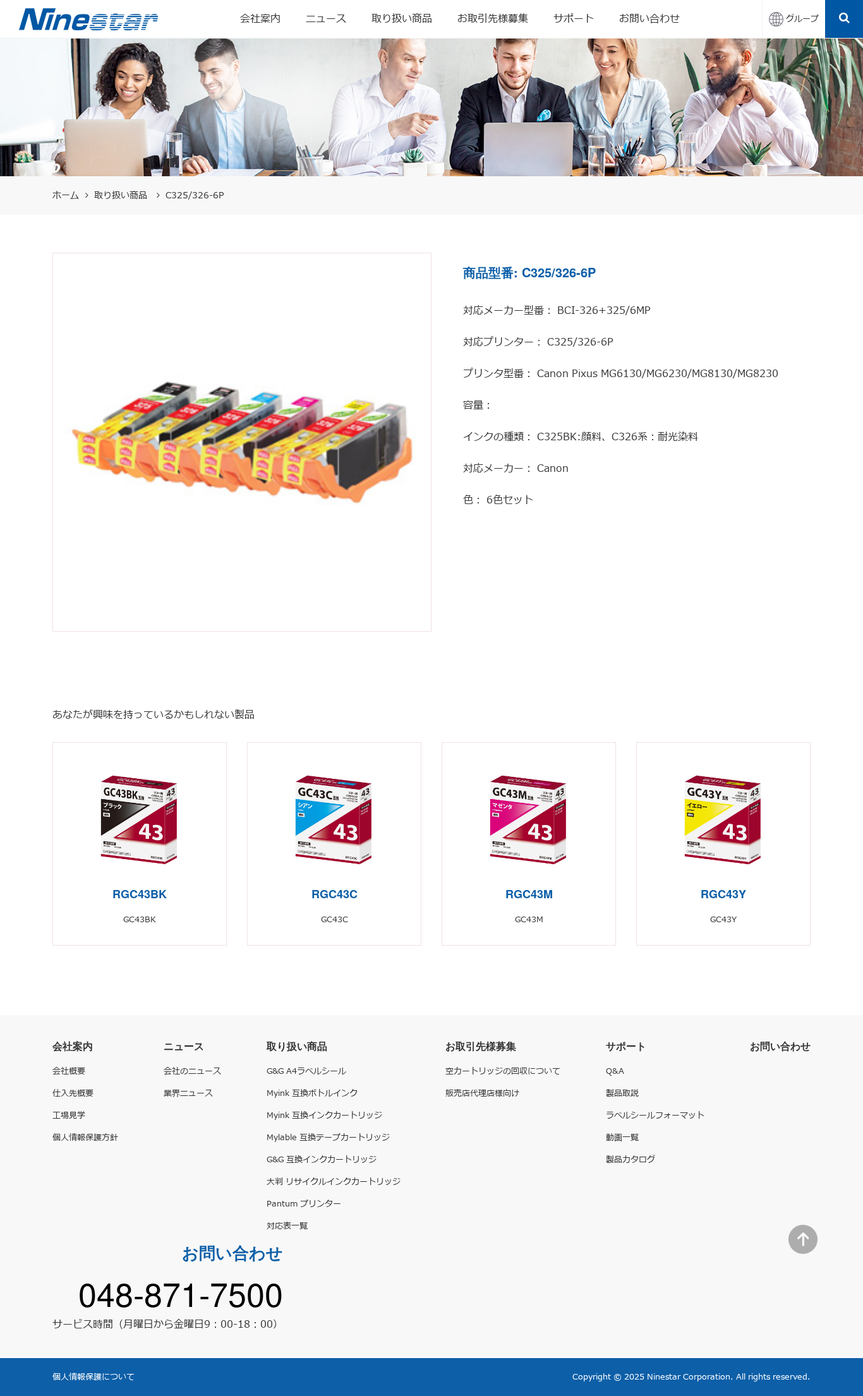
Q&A (615, 1071)
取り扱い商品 (401, 19)
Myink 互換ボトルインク (312, 1093)
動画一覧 (622, 1137)
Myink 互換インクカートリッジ (324, 1115)
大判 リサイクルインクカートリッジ (334, 1182)
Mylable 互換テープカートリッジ (328, 1137)
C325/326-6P (195, 195)
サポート (573, 19)
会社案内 (260, 19)
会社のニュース (192, 1071)
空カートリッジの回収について (502, 1071)
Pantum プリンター (304, 1204)
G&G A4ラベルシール (306, 1071)
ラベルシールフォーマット (655, 1115)
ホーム (65, 195)
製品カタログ (630, 1159)
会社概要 (68, 1071)
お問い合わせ (649, 19)
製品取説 (622, 1093)
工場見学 (68, 1115)
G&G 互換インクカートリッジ (322, 1159)
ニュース (326, 19)
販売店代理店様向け (482, 1093)
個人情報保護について (93, 1377)
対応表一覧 (287, 1226)
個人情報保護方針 (85, 1137)
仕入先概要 (73, 1093)
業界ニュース (188, 1093)
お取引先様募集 (492, 19)
